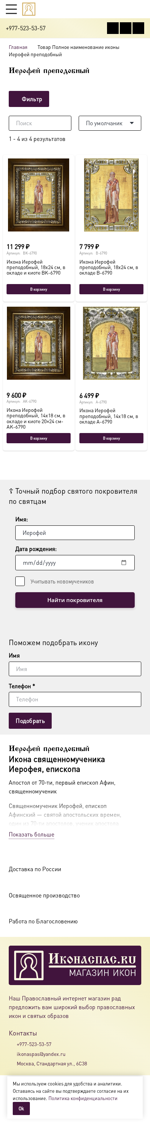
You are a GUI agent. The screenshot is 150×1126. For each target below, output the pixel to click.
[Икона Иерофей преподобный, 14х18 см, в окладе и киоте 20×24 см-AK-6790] (39, 343)
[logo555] (28, 9)
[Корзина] (126, 9)
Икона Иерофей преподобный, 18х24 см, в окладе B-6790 (108, 267)
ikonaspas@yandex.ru (41, 1053)
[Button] (140, 8)
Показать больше (31, 834)
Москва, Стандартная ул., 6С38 (52, 1063)
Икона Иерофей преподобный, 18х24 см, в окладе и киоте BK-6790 (36, 267)
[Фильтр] (75, 99)
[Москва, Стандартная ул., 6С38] (13, 1063)
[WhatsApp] (125, 28)
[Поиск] (64, 123)
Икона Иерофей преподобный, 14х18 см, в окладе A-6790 (108, 416)
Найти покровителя (75, 600)
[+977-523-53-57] (13, 1044)
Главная (18, 46)
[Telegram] (138, 28)
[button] (11, 9)
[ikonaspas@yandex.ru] (13, 1054)
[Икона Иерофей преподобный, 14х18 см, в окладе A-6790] (111, 343)
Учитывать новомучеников (62, 581)
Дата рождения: (36, 548)
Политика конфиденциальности (83, 1098)
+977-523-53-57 (34, 1044)
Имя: (21, 519)
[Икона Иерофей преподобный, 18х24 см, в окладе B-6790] (111, 194)
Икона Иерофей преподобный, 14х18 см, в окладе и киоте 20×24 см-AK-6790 (36, 418)
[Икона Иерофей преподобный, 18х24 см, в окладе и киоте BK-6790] (39, 194)
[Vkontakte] (113, 28)
